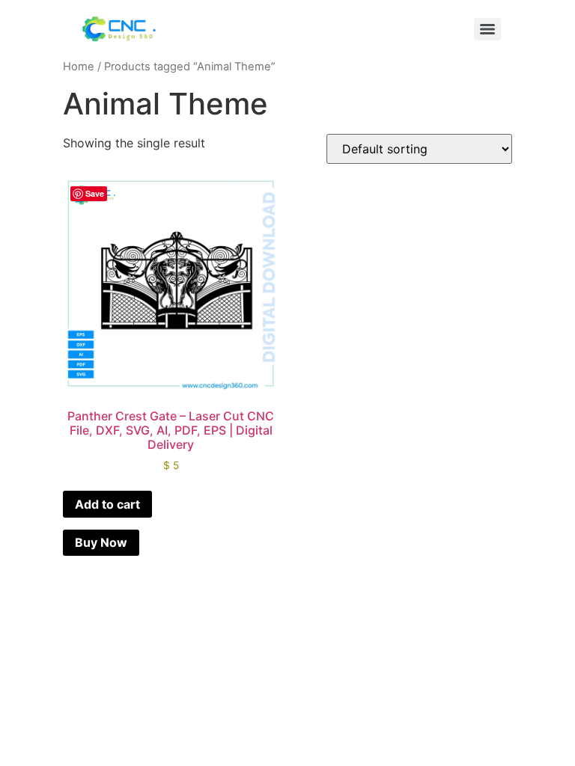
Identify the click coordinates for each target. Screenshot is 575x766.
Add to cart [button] (107, 504)
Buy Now (101, 542)
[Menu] (487, 29)
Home (78, 66)
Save (94, 193)
